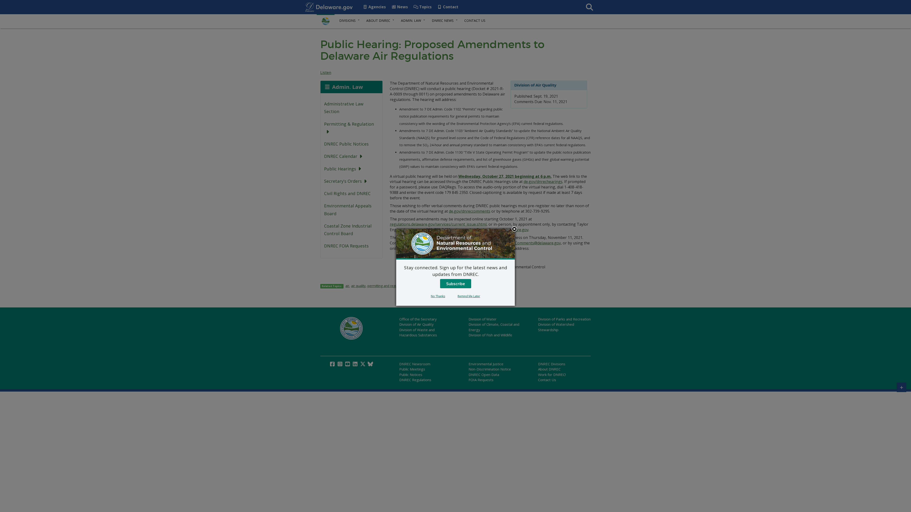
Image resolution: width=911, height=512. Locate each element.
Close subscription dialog (514, 229)
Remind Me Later (469, 296)
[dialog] (455, 267)
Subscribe (455, 283)
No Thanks (438, 296)
